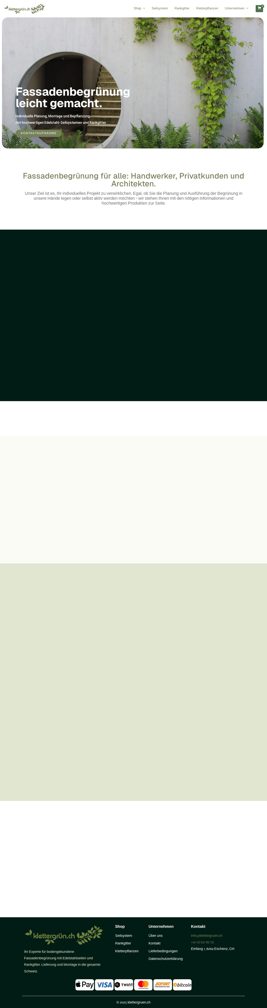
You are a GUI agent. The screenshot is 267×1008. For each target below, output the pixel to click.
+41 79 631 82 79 (202, 942)
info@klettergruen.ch (206, 936)
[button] (143, 9)
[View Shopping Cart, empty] (259, 8)
